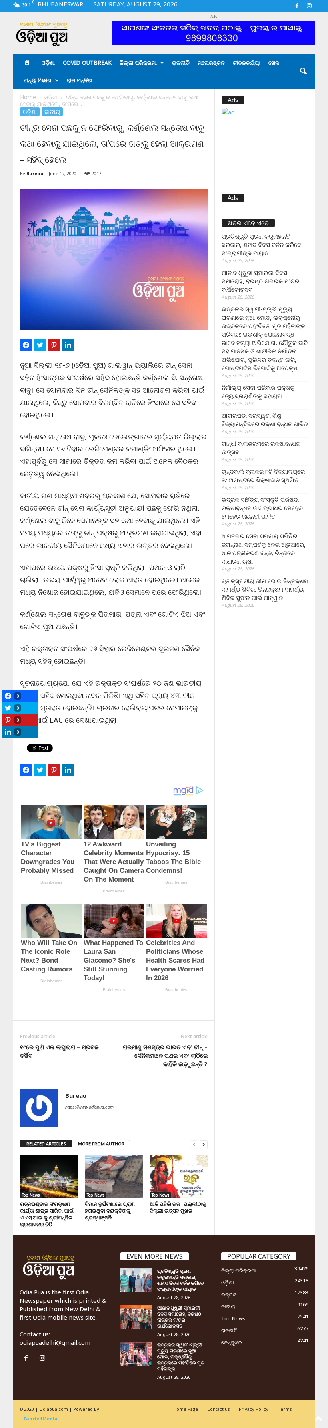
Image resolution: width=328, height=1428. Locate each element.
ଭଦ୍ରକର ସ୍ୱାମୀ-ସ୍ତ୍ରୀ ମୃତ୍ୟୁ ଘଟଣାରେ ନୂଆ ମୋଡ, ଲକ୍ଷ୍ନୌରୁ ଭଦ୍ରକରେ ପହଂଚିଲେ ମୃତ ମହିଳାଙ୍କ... (180, 1356)
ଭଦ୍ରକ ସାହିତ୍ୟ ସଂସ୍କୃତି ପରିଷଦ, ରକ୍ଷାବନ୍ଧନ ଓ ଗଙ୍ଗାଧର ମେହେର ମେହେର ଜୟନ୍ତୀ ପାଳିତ (262, 507)
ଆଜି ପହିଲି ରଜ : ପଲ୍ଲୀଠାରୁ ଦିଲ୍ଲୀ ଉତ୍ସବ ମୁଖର (178, 1207)
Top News (31, 1195)
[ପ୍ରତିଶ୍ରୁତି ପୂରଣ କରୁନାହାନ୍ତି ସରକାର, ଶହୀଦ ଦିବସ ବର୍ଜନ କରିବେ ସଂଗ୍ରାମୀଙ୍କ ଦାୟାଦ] (136, 1280)
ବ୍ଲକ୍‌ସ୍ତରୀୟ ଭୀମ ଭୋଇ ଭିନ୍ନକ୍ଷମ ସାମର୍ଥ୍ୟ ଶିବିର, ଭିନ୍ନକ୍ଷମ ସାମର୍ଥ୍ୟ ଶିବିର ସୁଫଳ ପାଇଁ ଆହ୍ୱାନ (265, 589)
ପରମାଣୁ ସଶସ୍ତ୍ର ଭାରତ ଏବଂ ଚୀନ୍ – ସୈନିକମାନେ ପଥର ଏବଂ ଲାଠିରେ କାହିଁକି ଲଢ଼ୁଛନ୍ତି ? (165, 1055)
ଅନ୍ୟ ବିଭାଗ (38, 80)
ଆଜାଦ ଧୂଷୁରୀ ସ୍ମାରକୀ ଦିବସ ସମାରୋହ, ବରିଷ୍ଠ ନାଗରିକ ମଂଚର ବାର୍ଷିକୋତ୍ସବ (260, 281)
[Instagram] (309, 6)
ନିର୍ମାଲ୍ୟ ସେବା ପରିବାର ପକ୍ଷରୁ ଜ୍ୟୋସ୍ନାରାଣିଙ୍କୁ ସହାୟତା (258, 391)
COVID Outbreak (87, 62)
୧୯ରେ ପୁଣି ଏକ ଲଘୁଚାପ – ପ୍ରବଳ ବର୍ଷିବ (59, 1051)
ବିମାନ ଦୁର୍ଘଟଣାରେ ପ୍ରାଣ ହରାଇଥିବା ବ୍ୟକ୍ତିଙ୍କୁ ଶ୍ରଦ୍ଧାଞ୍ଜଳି (110, 1210)
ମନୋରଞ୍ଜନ (211, 62)
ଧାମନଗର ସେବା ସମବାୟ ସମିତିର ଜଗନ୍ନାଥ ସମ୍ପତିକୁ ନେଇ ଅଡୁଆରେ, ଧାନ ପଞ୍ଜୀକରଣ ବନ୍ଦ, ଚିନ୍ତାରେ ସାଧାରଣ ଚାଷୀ (264, 548)
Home (28, 97)
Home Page (185, 1409)
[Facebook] (297, 6)
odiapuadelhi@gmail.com (55, 1342)
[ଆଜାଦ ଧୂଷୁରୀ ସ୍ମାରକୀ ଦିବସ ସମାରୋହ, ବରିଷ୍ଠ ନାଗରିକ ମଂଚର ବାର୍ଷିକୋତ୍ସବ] (136, 1317)
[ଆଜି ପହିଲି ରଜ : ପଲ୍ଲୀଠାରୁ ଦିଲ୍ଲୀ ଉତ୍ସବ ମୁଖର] (179, 1176)
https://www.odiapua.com (89, 1107)
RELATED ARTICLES (46, 1144)
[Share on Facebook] (26, 345)
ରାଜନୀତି (181, 62)
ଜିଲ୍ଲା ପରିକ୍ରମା (138, 62)
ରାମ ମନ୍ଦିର (79, 80)
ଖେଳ (273, 62)
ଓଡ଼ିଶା (48, 62)
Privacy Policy (253, 1409)
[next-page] (204, 1144)
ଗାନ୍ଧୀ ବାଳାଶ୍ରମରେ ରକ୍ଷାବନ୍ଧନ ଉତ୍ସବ (261, 447)
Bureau (35, 173)
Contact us (218, 1409)
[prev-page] (194, 1144)
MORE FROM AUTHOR (101, 1144)
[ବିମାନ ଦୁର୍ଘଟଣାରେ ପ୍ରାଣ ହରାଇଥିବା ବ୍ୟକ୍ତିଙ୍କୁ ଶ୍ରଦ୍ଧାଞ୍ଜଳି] (114, 1176)
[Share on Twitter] (40, 345)
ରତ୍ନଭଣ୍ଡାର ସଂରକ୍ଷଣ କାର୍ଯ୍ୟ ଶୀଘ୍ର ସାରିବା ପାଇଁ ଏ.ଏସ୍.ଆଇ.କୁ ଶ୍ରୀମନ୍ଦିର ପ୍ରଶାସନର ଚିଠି (47, 1214)
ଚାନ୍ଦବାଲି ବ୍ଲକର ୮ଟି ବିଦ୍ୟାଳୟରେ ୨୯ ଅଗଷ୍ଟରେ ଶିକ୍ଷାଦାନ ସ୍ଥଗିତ (263, 475)
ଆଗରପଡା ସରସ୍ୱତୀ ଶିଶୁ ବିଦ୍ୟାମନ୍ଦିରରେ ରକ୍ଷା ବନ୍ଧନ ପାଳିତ (265, 419)
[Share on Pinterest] (54, 345)
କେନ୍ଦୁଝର (231, 1342)
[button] (303, 71)
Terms (285, 1409)
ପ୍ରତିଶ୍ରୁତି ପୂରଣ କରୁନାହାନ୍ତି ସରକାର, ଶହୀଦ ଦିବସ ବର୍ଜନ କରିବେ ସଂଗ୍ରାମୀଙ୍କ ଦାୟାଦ (261, 244)
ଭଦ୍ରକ (229, 1294)
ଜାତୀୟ (52, 112)
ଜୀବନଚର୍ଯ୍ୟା (246, 62)
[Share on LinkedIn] (68, 345)
